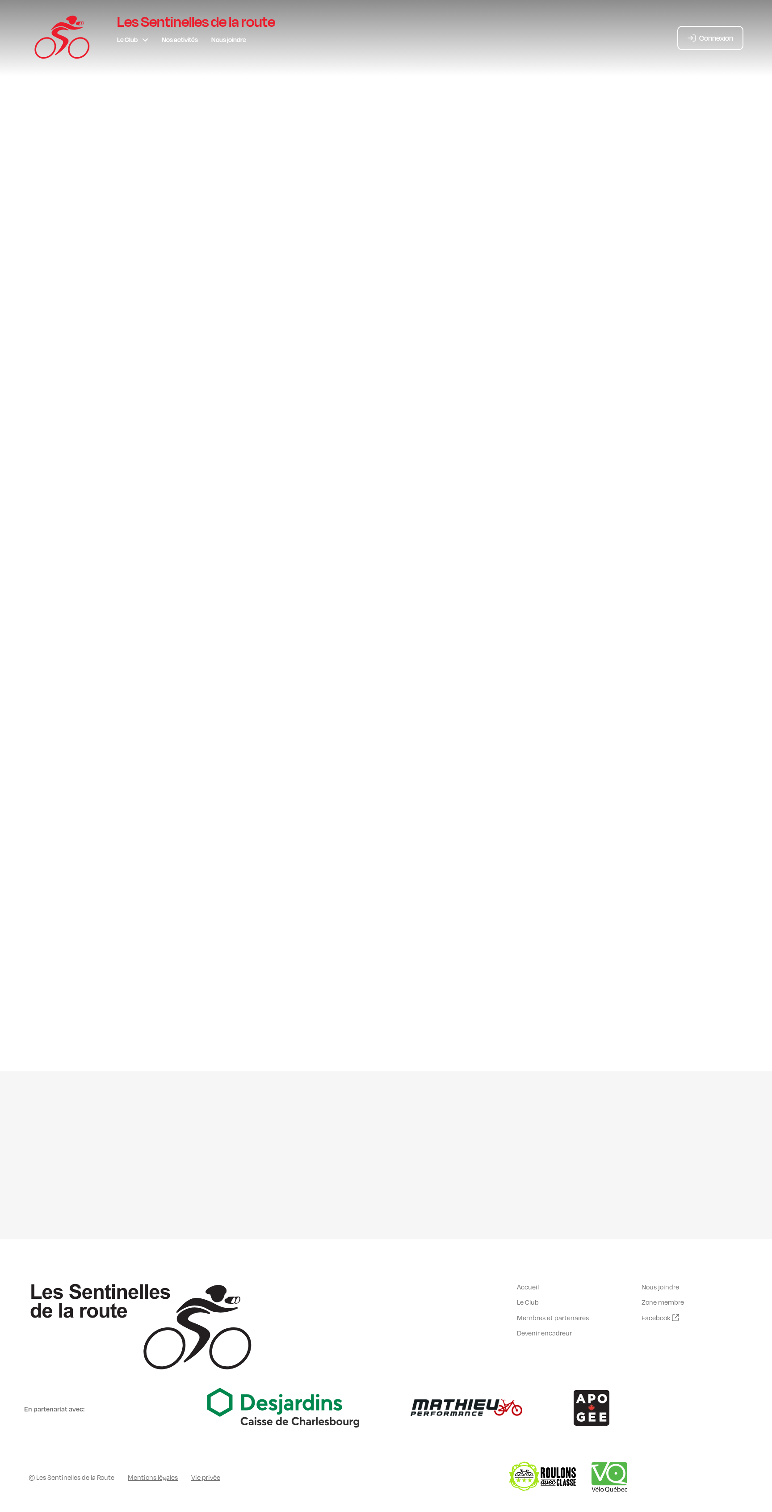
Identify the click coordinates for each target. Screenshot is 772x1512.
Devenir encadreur (544, 1332)
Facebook (657, 1317)
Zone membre (663, 1301)
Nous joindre (228, 39)
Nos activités (180, 39)
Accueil (528, 1286)
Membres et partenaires (553, 1317)
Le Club (127, 39)
